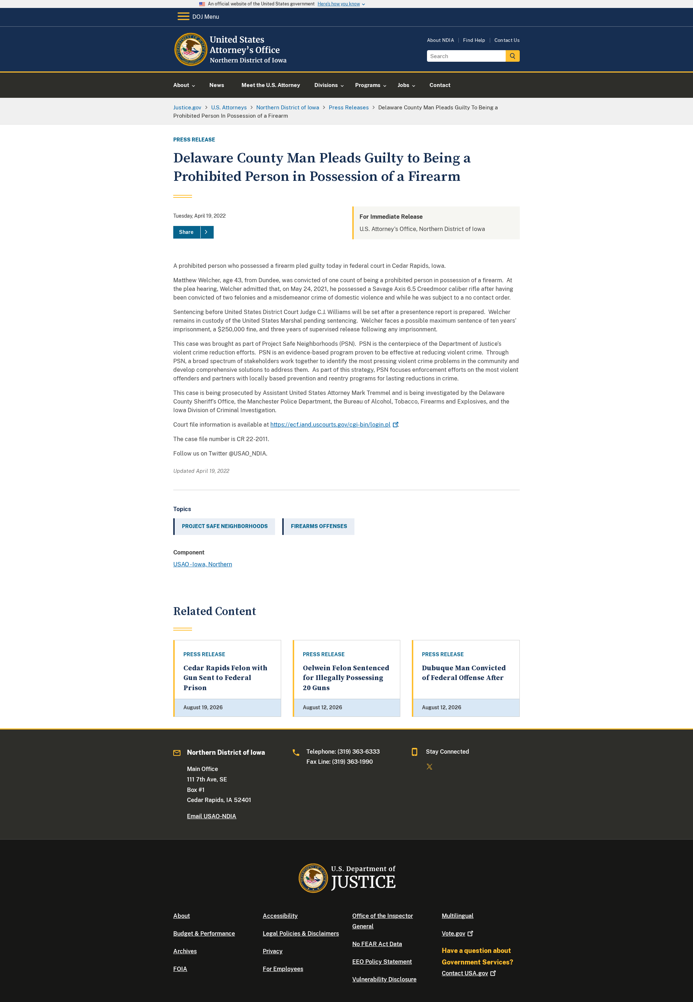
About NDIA (440, 40)
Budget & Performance (204, 933)
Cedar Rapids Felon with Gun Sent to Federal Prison (225, 678)
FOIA (180, 969)
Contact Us (507, 40)
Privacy (273, 951)
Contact (465, 973)
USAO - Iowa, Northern (202, 564)
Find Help (474, 40)
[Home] (232, 63)
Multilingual (458, 915)
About (181, 915)
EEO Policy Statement (382, 961)
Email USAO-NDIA (211, 816)
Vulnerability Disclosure (384, 979)
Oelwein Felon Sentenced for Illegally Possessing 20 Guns (346, 678)
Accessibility (280, 915)
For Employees (283, 969)
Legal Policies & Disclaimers (301, 933)
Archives (185, 951)
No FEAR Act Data (377, 944)
